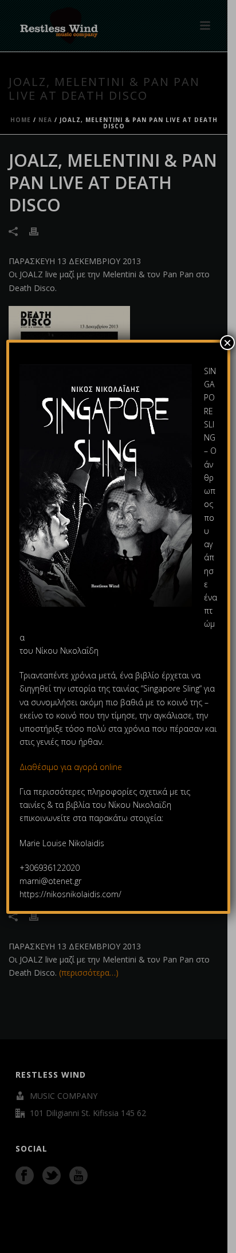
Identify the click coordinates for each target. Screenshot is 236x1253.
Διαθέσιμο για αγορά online (71, 766)
